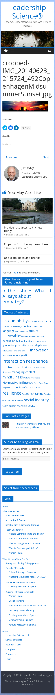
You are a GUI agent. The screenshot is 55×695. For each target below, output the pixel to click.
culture (33, 331)
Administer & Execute (16, 520)
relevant (37, 388)
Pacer (36, 383)
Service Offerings (14, 639)
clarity (25, 326)
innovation (39, 350)
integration (22, 355)
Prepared (6, 388)
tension (22, 405)
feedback (29, 340)
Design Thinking (16, 600)
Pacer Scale (43, 383)
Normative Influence (17, 382)
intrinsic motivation (17, 367)
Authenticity (16, 327)
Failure (20, 340)
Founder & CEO (13, 644)
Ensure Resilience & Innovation (21, 582)
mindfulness (12, 377)
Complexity (11, 649)
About (5, 631)
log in (15, 272)
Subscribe (12, 471)
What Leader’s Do (11, 511)
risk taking (36, 393)
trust (31, 405)
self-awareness (15, 400)
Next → (48, 157)
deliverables (12, 335)
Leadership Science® (27, 11)
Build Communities (15, 515)
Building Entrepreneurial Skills (20, 591)
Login (8, 658)
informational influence (19, 351)
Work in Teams (16, 552)
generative (8, 345)
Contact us (11, 654)
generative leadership (27, 345)
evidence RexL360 (37, 336)
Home (5, 506)
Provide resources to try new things (23, 229)
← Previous (9, 157)
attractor (46, 321)
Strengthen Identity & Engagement (23, 563)
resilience (11, 393)
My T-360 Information (31, 378)
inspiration (8, 355)
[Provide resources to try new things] (27, 199)
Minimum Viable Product (21, 619)
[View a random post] (49, 51)
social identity (36, 400)
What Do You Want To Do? (15, 559)
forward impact (41, 341)
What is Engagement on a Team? (25, 543)
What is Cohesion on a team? (23, 538)
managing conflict (23, 372)
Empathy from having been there (26, 244)
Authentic (6, 327)
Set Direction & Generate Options (22, 524)
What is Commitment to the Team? (26, 533)
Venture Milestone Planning (22, 624)
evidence (26, 336)
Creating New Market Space (22, 586)
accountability (15, 320)
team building (10, 405)
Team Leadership (14, 529)
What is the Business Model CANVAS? (27, 576)
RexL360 (25, 394)
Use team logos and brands (22, 258)
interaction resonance (25, 361)
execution (8, 341)
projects (16, 387)
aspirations (34, 321)
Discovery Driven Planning (21, 610)
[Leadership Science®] (27, 33)
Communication (21, 331)
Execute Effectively (15, 568)
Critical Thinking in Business (22, 572)
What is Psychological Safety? (23, 548)
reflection (27, 387)
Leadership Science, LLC (17, 635)
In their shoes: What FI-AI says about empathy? (27, 296)
